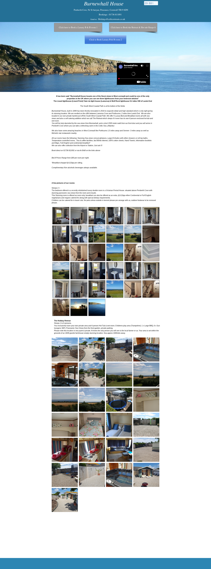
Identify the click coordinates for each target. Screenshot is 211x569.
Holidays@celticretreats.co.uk (111, 19)
